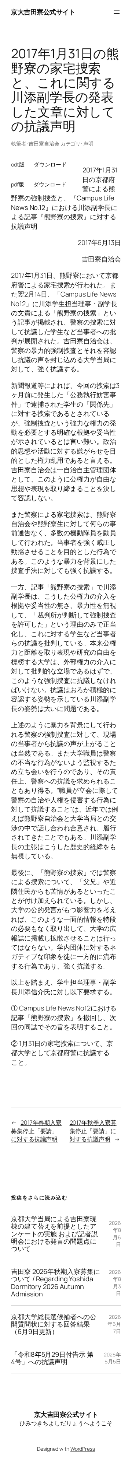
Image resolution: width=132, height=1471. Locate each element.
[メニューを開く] (116, 12)
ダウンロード (50, 164)
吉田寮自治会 (44, 143)
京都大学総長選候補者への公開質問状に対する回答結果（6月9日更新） (53, 1324)
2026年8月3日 (115, 1282)
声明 (88, 143)
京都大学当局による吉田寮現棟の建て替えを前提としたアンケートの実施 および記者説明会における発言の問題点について (54, 1234)
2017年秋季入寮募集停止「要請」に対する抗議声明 (93, 1130)
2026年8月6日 (115, 1233)
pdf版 (17, 184)
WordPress (82, 1448)
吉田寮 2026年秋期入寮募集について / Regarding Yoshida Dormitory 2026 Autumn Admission (55, 1283)
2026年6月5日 (112, 1358)
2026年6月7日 (114, 1324)
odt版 (18, 164)
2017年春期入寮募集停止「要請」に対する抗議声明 (36, 1130)
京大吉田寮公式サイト (43, 11)
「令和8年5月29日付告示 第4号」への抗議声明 (52, 1358)
